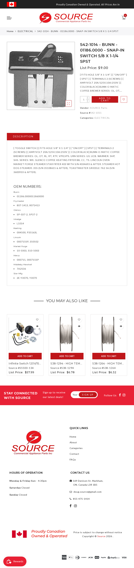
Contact (74, 453)
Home (10, 31)
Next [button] (125, 344)
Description (23, 136)
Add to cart (105, 99)
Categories (76, 448)
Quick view (37, 326)
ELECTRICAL (25, 31)
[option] (41, 76)
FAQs (73, 459)
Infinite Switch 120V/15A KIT (27, 363)
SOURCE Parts (98, 107)
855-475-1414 (81, 498)
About (73, 442)
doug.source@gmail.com (88, 491)
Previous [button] (4, 344)
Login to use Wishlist (124, 99)
